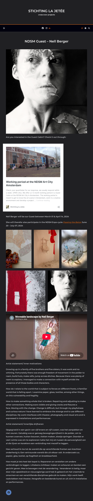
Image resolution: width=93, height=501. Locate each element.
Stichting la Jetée (46, 11)
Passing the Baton (72, 222)
